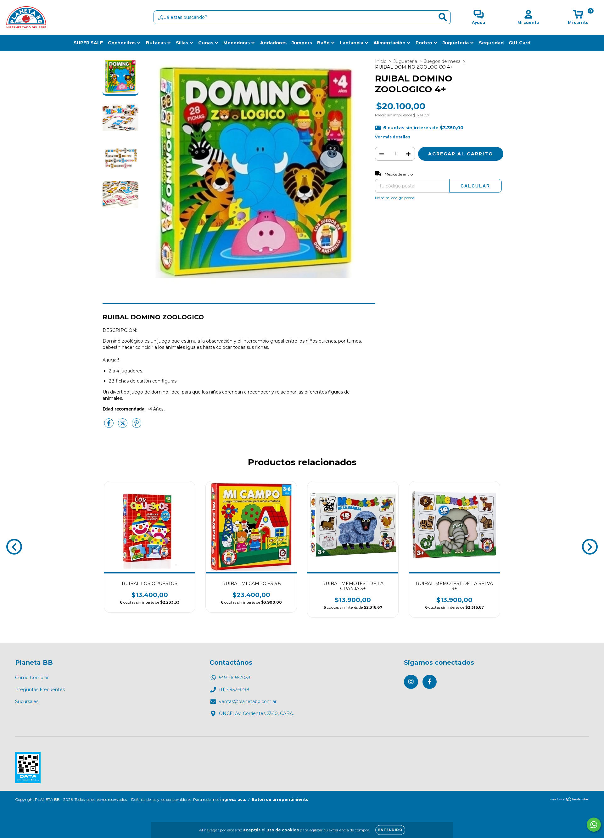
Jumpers (302, 43)
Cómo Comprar (32, 677)
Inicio (381, 61)
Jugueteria (456, 43)
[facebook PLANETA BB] (429, 682)
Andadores (273, 43)
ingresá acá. (233, 799)
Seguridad (491, 43)
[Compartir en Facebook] (109, 425)
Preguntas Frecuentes (40, 689)
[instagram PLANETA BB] (411, 682)
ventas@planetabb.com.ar (248, 701)
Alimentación (390, 43)
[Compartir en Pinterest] (136, 425)
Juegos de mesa (442, 61)
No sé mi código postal (395, 197)
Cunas (206, 43)
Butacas (156, 43)
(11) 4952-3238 (234, 689)
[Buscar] (442, 17)
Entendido (390, 830)
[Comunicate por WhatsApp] (594, 825)
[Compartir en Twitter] (123, 425)
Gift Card (519, 43)
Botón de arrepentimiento (280, 799)
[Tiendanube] (569, 800)
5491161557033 (234, 677)
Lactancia (352, 43)
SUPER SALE (88, 43)
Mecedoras (237, 43)
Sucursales (26, 701)
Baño (324, 43)
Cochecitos (122, 43)
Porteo (424, 43)
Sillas (182, 43)
